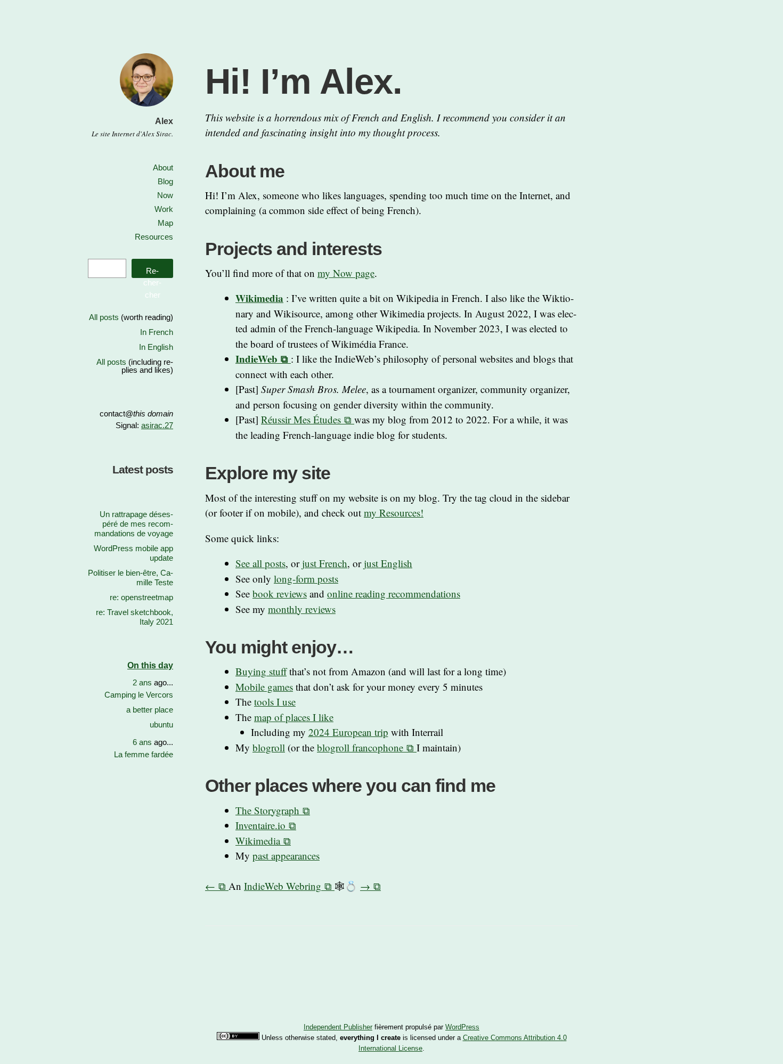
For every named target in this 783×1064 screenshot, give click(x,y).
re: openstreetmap (141, 597)
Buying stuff (261, 671)
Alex (164, 121)
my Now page (345, 273)
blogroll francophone (360, 747)
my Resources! (393, 512)
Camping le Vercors (138, 694)
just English (388, 563)
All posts (104, 317)
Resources (154, 236)
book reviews (279, 593)
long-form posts (306, 578)
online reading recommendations (393, 593)
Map (165, 222)
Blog (165, 181)
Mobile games (264, 686)
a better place (149, 709)
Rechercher (152, 272)
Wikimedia (257, 840)
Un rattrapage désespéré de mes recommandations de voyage (133, 524)
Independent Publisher (338, 1027)
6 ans (142, 742)
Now (165, 195)
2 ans (142, 682)
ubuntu (161, 724)
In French (156, 332)
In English (156, 346)
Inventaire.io (260, 825)
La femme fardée (143, 754)
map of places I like (293, 717)
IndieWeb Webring (282, 886)
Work (163, 209)
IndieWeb (256, 358)
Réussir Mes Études (301, 419)
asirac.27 (157, 425)
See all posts (260, 563)
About (163, 167)
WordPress (462, 1027)
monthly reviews (302, 609)
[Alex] (146, 107)
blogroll (268, 747)
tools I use (275, 701)
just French (324, 563)
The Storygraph (267, 810)
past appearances (286, 855)
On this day (150, 665)
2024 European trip (348, 732)
